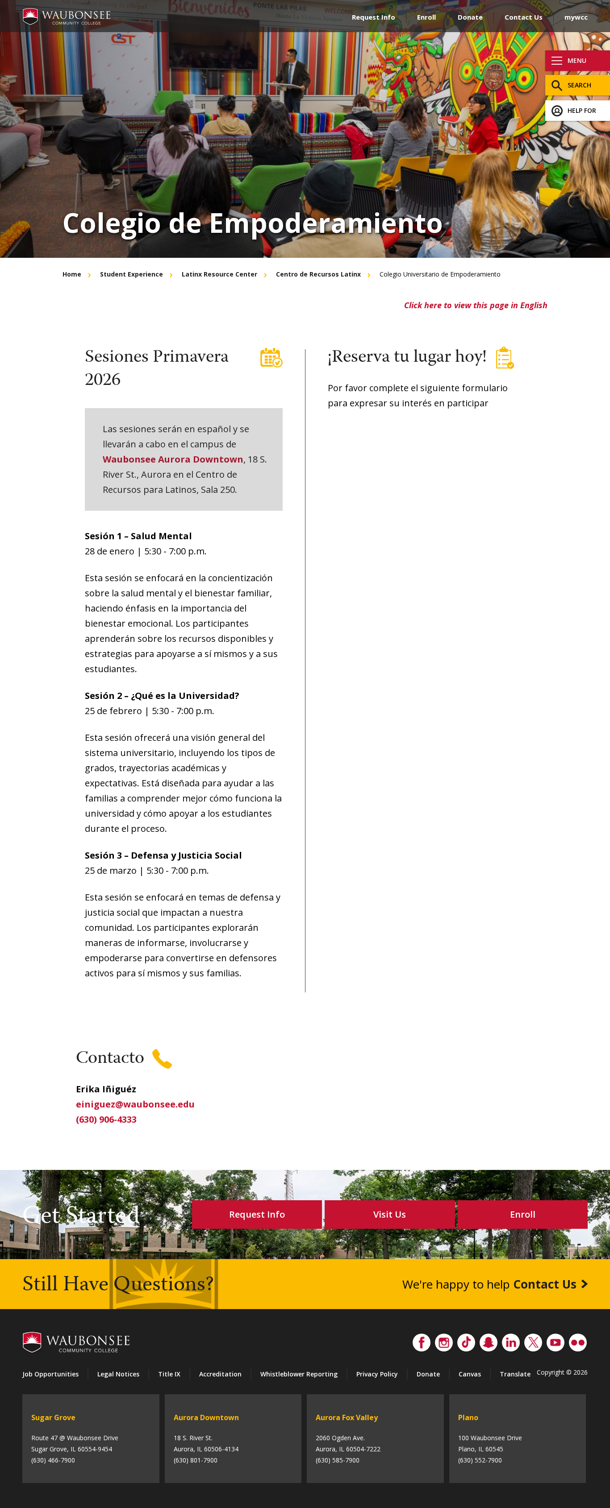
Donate (470, 16)
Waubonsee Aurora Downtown (173, 459)
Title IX (169, 1374)
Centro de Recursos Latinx (318, 274)
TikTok (466, 1340)
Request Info (373, 16)
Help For (582, 110)
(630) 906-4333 (106, 1119)
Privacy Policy (377, 1374)
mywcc (576, 16)
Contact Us (524, 16)
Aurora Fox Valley (347, 1417)
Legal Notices (118, 1374)
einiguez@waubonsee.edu (135, 1104)
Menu (577, 60)
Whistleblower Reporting (299, 1374)
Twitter (533, 1340)
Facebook (421, 1340)
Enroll (426, 16)
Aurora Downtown (206, 1417)
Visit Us (389, 1214)
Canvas (470, 1374)
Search (579, 85)
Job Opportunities (50, 1374)
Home (72, 274)
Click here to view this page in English (475, 305)
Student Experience (131, 274)
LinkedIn (511, 1340)
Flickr (578, 1340)
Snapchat (488, 1340)
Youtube (555, 1340)
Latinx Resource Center (219, 274)
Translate (515, 1374)
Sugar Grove (53, 1417)
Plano (468, 1417)
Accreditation (220, 1374)
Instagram (444, 1340)
